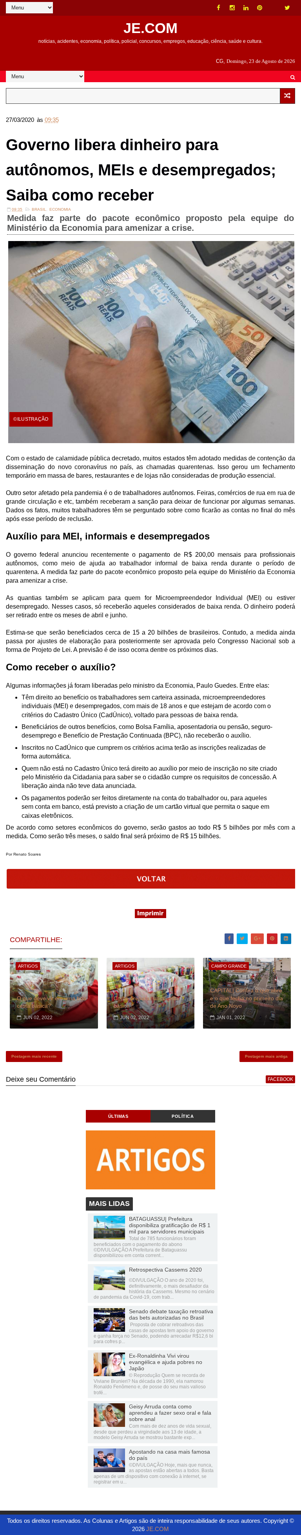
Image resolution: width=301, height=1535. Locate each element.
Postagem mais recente (34, 1056)
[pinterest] (260, 8)
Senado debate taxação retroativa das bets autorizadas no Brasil (171, 1314)
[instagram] (232, 8)
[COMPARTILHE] (151, 886)
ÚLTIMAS (118, 1116)
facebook (280, 1079)
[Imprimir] (150, 916)
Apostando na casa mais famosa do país (169, 1454)
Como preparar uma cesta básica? (146, 1002)
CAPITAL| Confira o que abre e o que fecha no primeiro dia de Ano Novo (246, 998)
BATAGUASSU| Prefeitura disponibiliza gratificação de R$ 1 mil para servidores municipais (169, 1225)
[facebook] (219, 8)
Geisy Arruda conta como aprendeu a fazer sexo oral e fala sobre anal (170, 1412)
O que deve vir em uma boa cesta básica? (51, 1002)
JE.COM (150, 28)
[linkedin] (246, 8)
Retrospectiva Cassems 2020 (165, 1269)
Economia (60, 209)
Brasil (39, 209)
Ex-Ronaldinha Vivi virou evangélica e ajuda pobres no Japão (165, 1362)
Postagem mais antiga (266, 1056)
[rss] (273, 8)
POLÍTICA (183, 1116)
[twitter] (287, 8)
